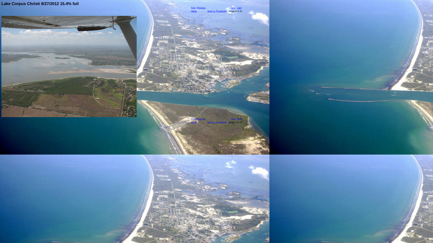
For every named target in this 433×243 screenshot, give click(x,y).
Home (194, 11)
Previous (201, 8)
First (193, 8)
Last (239, 8)
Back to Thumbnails (217, 11)
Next (233, 8)
